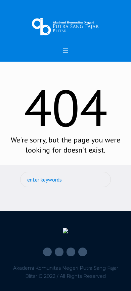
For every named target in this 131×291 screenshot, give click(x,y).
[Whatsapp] (82, 252)
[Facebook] (47, 252)
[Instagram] (59, 252)
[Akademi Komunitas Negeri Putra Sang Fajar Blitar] (65, 26)
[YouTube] (71, 252)
